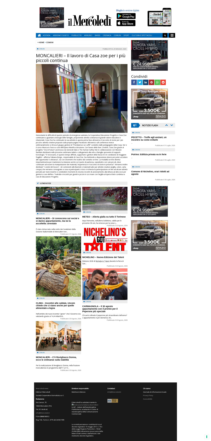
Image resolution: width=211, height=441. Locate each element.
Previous (166, 125)
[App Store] (126, 23)
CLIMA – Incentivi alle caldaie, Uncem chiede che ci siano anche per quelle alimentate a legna (55, 305)
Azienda (46, 35)
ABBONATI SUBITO (61, 35)
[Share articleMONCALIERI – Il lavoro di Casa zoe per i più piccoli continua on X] (140, 82)
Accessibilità (147, 399)
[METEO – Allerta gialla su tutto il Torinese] (104, 198)
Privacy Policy (148, 395)
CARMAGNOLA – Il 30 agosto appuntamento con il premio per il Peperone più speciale (100, 309)
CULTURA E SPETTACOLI (142, 35)
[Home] (39, 35)
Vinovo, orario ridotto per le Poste (149, 137)
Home (41, 42)
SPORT (126, 35)
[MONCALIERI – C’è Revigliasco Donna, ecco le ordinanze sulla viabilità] (58, 336)
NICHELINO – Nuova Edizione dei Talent (103, 257)
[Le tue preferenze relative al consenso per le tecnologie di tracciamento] (206, 436)
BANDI (97, 35)
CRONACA (107, 35)
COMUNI (117, 35)
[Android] (126, 16)
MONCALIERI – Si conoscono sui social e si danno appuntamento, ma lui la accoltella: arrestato (57, 221)
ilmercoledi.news (42, 388)
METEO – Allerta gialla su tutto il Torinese (104, 217)
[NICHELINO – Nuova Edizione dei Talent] (104, 239)
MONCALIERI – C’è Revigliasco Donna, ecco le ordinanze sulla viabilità (56, 358)
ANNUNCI (88, 35)
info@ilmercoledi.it (43, 413)
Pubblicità (76, 35)
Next (171, 125)
